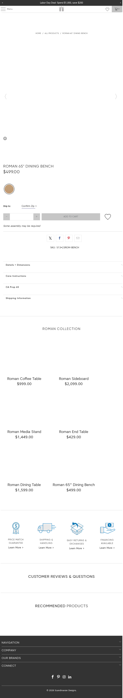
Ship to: (7, 206)
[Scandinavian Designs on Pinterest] (58, 677)
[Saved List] (107, 9)
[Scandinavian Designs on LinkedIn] (70, 677)
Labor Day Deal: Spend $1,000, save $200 (61, 3)
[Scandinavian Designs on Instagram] (64, 677)
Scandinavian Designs (65, 690)
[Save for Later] (108, 216)
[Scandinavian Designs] (61, 9)
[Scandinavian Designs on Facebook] (52, 677)
